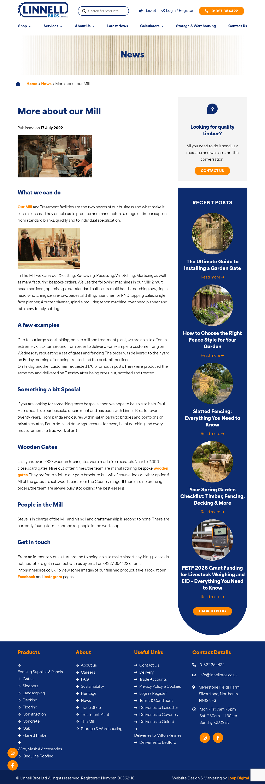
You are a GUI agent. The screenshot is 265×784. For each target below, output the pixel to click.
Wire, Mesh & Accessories (40, 749)
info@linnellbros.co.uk (218, 675)
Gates (28, 679)
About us (89, 665)
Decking (30, 700)
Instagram (52, 577)
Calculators (149, 26)
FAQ (85, 679)
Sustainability (92, 687)
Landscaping (34, 693)
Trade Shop (91, 708)
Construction (34, 714)
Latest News (117, 26)
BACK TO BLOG (212, 611)
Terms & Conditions (156, 701)
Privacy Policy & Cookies (160, 687)
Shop (22, 26)
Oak (26, 728)
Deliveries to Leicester (158, 708)
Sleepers (30, 686)
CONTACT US (212, 171)
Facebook (26, 577)
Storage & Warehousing (196, 26)
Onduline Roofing (38, 756)
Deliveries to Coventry (158, 715)
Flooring (30, 707)
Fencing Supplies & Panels (40, 672)
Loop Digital (238, 778)
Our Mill (25, 207)
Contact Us (237, 26)
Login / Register (153, 694)
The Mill (88, 722)
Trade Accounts (153, 679)
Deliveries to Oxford (156, 722)
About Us (82, 26)
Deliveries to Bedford (157, 743)
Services (51, 26)
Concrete (31, 721)
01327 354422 (225, 11)
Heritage (88, 694)
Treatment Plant (95, 715)
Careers (88, 672)
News (46, 84)
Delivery (146, 672)
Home (31, 84)
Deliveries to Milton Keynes (157, 736)
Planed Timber (35, 736)
